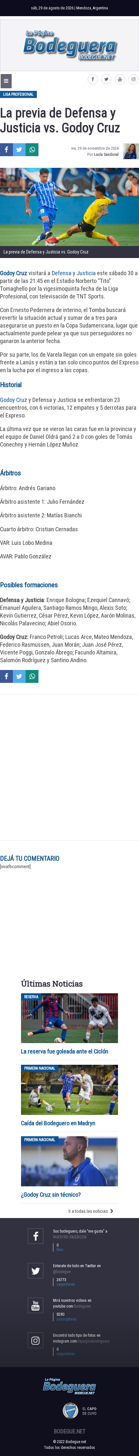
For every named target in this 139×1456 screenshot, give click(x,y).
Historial (11, 385)
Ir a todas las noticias (88, 1211)
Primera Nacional (39, 1068)
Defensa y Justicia (74, 273)
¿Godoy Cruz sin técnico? (51, 1194)
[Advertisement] (69, 767)
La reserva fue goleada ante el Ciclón (64, 1051)
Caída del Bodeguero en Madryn (58, 1123)
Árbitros (10, 473)
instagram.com (81, 1341)
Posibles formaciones (29, 585)
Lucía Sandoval (106, 154)
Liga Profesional (18, 94)
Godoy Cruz (13, 399)
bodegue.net (69, 1431)
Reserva (31, 997)
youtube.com (72, 1306)
